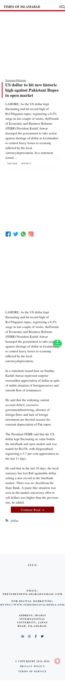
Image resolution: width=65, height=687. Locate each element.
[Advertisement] (32, 44)
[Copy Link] (31, 234)
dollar (14, 520)
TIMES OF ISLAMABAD (22, 6)
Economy (10, 80)
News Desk (12, 163)
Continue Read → (32, 509)
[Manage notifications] (57, 661)
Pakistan (21, 80)
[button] (63, 7)
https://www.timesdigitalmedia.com (32, 604)
